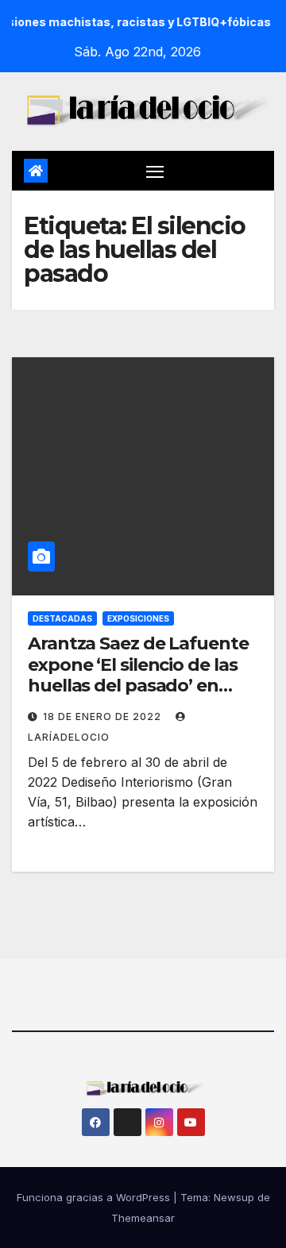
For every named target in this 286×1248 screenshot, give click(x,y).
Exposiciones (138, 618)
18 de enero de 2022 (103, 716)
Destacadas (62, 618)
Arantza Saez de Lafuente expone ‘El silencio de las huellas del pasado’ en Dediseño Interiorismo (138, 675)
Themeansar (143, 1217)
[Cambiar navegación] (154, 171)
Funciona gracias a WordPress (95, 1197)
